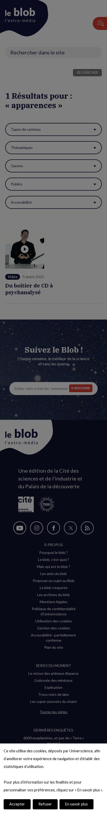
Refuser (45, 804)
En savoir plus (76, 804)
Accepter (17, 804)
